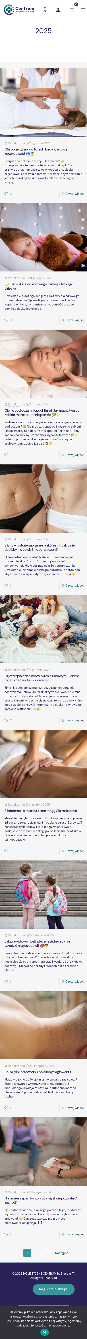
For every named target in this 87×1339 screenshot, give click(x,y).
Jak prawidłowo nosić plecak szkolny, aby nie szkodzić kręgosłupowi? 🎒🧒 (37, 943)
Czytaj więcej (74, 194)
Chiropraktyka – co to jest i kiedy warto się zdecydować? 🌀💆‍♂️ (35, 151)
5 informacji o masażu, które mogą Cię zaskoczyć (40, 810)
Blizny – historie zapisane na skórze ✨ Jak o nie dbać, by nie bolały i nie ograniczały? (39, 547)
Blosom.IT (68, 1273)
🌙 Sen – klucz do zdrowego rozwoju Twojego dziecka (38, 286)
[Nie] (81, 1322)
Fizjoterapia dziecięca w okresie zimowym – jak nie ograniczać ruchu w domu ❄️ (41, 678)
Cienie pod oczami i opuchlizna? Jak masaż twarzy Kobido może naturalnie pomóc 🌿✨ (41, 412)
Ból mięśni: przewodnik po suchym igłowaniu (37, 1072)
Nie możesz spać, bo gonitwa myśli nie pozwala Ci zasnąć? (40, 1200)
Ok (45, 1332)
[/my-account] (58, 9)
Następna (61, 1253)
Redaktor (14, 143)
